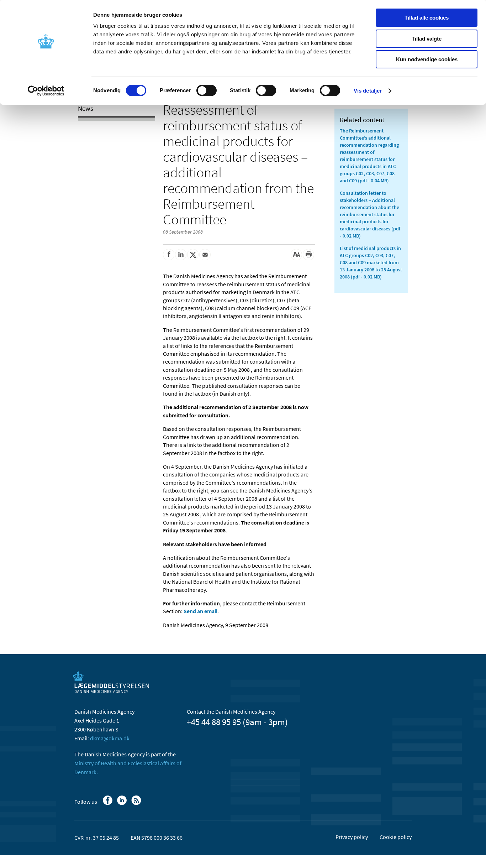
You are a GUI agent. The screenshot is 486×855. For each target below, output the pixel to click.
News (85, 108)
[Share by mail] (205, 254)
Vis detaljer (368, 91)
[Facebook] (108, 803)
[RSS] (136, 803)
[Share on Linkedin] (180, 254)
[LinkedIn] (122, 803)
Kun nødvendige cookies (427, 59)
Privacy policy (352, 836)
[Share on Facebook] (168, 254)
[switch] (206, 90)
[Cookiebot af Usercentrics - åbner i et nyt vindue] (46, 90)
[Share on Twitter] (193, 254)
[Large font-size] (296, 254)
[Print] (308, 254)
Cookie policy (396, 836)
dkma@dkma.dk (110, 738)
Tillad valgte (427, 39)
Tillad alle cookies (427, 18)
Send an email (200, 611)
